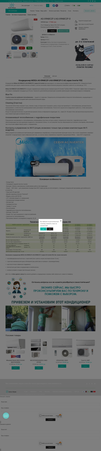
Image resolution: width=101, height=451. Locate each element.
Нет (50, 229)
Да (43, 229)
